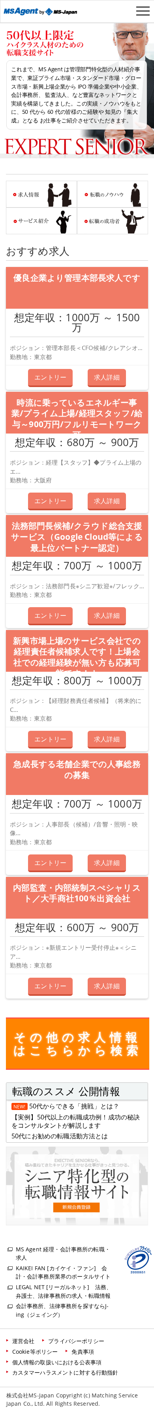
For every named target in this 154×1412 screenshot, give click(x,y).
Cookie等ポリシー (35, 1351)
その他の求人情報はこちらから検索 (77, 1043)
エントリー (50, 377)
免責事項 (82, 1351)
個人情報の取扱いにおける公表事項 (57, 1362)
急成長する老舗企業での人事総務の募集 (76, 769)
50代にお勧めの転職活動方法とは (59, 1136)
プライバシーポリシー (76, 1341)
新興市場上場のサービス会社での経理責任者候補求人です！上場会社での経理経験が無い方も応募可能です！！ (77, 657)
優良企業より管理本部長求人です (76, 277)
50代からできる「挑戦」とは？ (74, 1106)
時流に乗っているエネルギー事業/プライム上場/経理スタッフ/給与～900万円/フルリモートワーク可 (77, 419)
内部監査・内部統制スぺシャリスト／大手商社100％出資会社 (77, 893)
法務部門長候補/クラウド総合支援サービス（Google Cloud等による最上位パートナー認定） (77, 536)
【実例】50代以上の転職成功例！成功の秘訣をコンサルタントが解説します (75, 1121)
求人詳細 (107, 377)
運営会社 (23, 1341)
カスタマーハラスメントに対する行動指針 (65, 1372)
